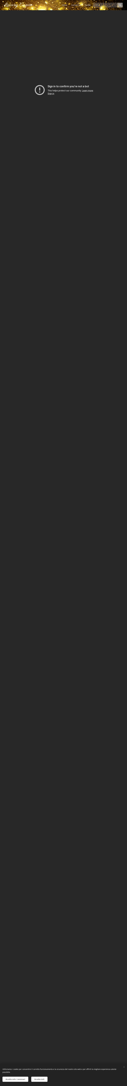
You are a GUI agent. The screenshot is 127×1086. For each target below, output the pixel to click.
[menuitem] (65, 5)
